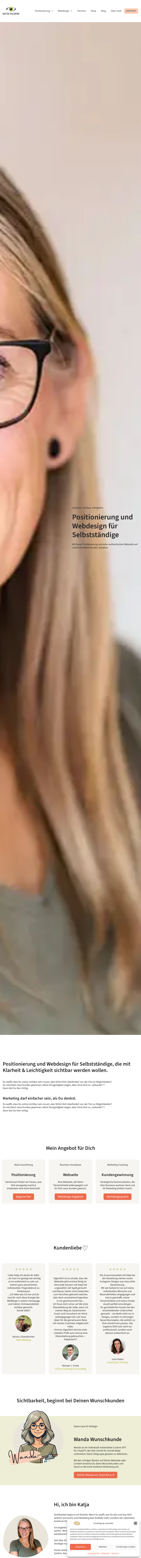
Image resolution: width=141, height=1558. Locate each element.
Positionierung (42, 11)
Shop (93, 11)
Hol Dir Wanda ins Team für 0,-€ (95, 1475)
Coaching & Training (117, 1362)
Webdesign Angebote (70, 1197)
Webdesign (63, 11)
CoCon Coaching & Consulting (70, 1369)
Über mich (116, 11)
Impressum (115, 1553)
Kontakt (131, 11)
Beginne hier (23, 1197)
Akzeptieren (80, 1546)
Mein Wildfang (23, 1340)
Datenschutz (105, 1553)
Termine (81, 11)
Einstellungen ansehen (125, 1546)
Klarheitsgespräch (117, 1197)
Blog (103, 11)
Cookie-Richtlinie (94, 1553)
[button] (135, 1523)
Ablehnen (103, 1546)
